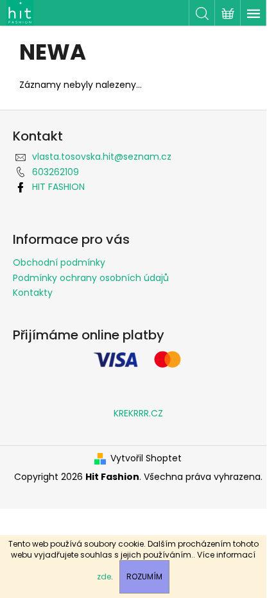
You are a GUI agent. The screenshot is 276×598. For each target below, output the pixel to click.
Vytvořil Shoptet (146, 458)
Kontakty (33, 292)
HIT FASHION (58, 186)
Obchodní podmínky (59, 262)
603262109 (55, 172)
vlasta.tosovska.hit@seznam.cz (101, 156)
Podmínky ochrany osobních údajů (91, 277)
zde (104, 576)
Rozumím (144, 576)
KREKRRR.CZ (138, 413)
